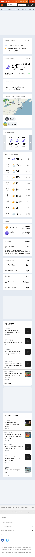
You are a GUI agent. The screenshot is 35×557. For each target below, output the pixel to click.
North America (12, 508)
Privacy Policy (11, 552)
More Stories (7, 383)
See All (28, 260)
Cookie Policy (17, 552)
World (3, 508)
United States (24, 508)
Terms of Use (4, 552)
